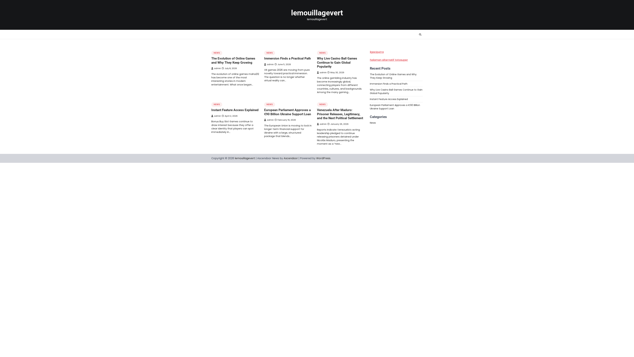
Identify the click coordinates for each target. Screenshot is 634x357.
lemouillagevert (317, 12)
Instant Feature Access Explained (235, 110)
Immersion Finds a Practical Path (287, 58)
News (217, 52)
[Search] (420, 34)
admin (217, 68)
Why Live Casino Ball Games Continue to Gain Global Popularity (337, 63)
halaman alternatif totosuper (389, 60)
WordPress (323, 158)
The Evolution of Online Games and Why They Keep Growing (233, 60)
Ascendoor (291, 158)
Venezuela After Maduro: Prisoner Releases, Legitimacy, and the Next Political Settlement (340, 114)
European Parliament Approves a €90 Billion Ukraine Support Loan (287, 112)
